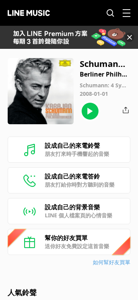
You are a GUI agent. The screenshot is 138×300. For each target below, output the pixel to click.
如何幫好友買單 (111, 262)
